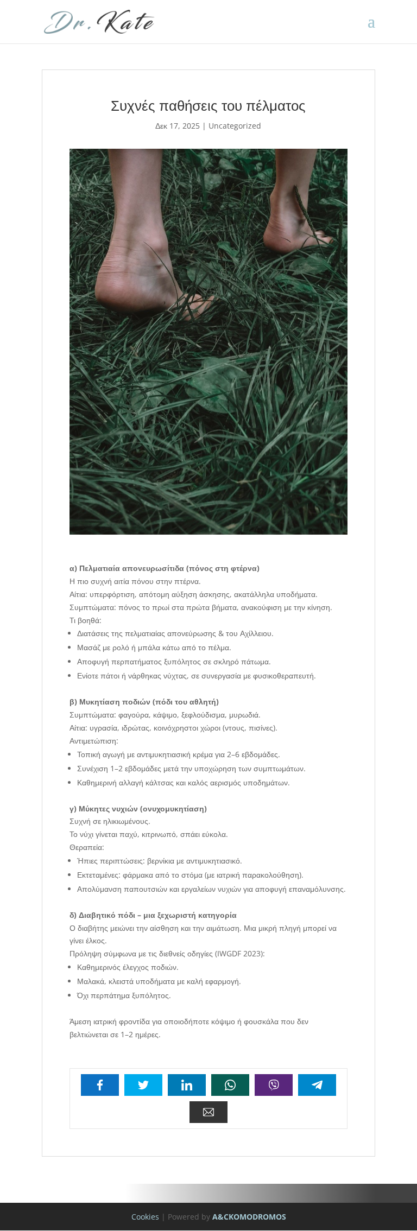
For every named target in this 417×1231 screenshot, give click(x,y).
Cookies (145, 1216)
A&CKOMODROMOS (249, 1216)
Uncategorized (234, 125)
